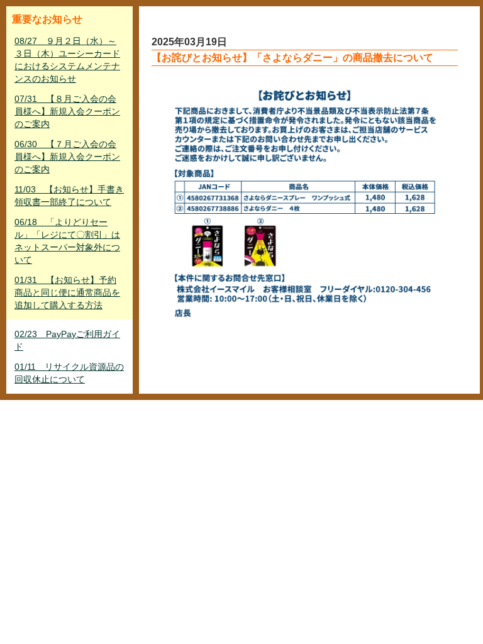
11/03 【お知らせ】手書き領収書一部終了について (69, 195)
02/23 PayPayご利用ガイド (67, 340)
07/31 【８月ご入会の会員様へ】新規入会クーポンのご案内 (67, 111)
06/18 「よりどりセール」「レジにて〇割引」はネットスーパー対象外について (67, 241)
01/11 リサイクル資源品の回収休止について (69, 373)
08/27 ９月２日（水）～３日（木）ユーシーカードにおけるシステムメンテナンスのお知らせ (67, 60)
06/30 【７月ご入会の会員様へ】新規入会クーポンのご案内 (67, 156)
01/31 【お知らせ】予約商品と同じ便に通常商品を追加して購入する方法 (67, 292)
